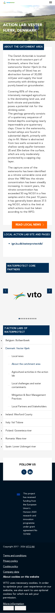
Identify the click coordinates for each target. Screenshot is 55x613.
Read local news (28, 225)
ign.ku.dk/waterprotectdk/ (27, 244)
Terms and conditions (14, 556)
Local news (18, 356)
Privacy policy (10, 561)
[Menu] (50, 2)
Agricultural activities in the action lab (30, 374)
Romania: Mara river (16, 439)
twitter (24, 472)
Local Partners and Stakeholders (29, 406)
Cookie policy (10, 566)
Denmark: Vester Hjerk (18, 348)
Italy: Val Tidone (14, 422)
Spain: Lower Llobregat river (21, 446)
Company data (11, 572)
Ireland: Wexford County (19, 414)
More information (13, 604)
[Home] (26, 2)
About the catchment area (26, 364)
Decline (20, 608)
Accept (8, 608)
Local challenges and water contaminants (26, 385)
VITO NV (30, 547)
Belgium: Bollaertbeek (18, 340)
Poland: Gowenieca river (19, 431)
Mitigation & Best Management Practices (29, 397)
